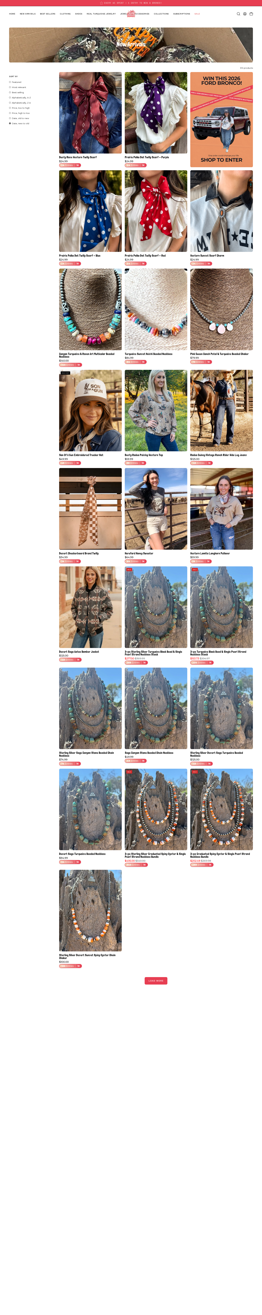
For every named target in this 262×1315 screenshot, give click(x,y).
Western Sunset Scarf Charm (207, 255)
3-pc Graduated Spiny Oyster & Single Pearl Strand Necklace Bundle (220, 855)
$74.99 (69, 761)
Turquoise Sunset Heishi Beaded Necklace (148, 354)
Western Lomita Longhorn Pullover (210, 553)
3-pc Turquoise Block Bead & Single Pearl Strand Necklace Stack (218, 653)
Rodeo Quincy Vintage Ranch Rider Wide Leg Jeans (218, 455)
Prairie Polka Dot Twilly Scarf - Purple (147, 157)
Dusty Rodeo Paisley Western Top (144, 455)
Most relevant (19, 87)
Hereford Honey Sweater (139, 553)
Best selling (18, 92)
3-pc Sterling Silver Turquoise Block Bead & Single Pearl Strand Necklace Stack (153, 653)
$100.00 (69, 964)
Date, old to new (20, 118)
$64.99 (134, 559)
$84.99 (134, 360)
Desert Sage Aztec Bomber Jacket (79, 651)
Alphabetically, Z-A (21, 103)
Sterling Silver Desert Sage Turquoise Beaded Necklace (216, 754)
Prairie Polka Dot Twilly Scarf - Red (145, 255)
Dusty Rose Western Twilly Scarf (78, 157)
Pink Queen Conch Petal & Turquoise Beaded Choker (219, 354)
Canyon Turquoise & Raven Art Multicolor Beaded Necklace (86, 355)
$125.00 (200, 461)
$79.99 (200, 360)
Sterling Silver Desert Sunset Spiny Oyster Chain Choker (87, 956)
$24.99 (69, 163)
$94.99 (69, 860)
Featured (16, 82)
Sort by (13, 76)
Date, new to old (20, 123)
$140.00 (69, 362)
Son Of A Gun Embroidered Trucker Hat (81, 455)
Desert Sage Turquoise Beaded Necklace (82, 853)
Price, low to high (21, 108)
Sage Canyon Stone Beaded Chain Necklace (149, 752)
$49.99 (69, 461)
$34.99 (69, 559)
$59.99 (134, 461)
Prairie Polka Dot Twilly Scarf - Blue (79, 255)
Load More (156, 981)
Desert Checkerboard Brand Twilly (79, 553)
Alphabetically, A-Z (21, 97)
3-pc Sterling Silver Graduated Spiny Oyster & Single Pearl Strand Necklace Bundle (155, 855)
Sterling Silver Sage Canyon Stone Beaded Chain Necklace (86, 754)
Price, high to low (21, 113)
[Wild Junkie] (131, 14)
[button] (78, 13)
